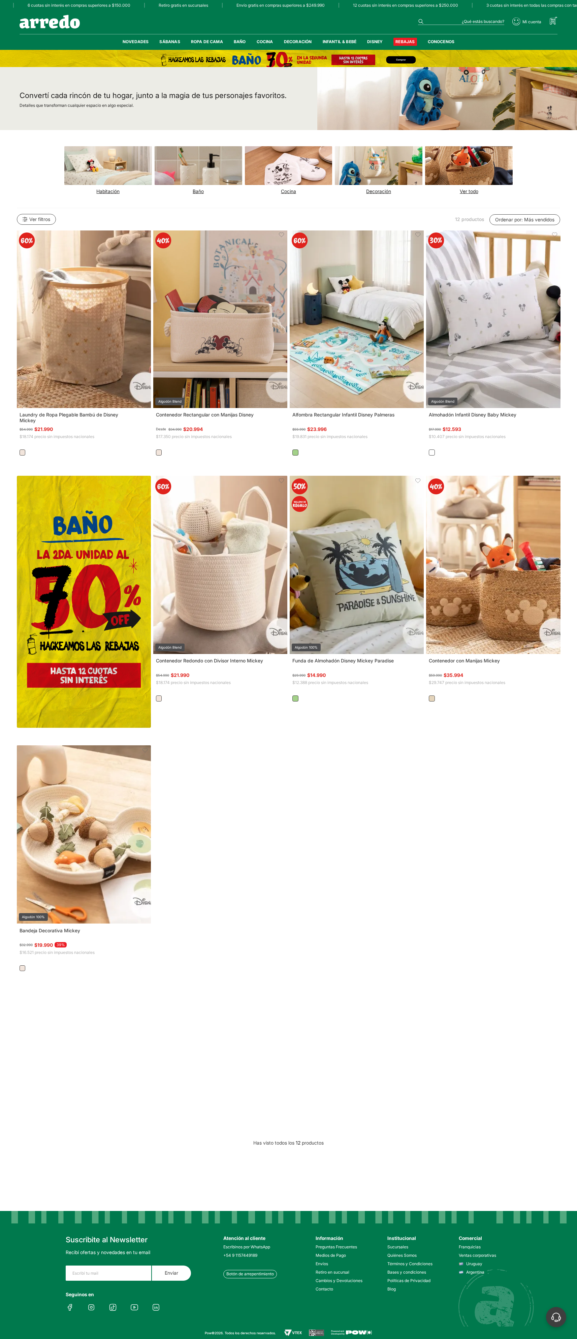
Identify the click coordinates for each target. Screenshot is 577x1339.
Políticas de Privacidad (408, 1280)
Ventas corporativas (477, 1255)
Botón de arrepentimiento (250, 1273)
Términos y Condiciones (409, 1263)
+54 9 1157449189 (240, 1255)
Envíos (322, 1263)
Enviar (171, 1273)
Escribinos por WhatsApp (246, 1246)
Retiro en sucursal (332, 1272)
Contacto (324, 1288)
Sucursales (397, 1246)
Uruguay (474, 1263)
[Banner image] (288, 60)
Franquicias (470, 1246)
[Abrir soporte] (556, 1317)
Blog (391, 1288)
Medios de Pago (331, 1255)
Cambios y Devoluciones (339, 1280)
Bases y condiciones (406, 1272)
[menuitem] (136, 41)
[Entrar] (526, 22)
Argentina (475, 1272)
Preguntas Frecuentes (336, 1246)
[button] (84, 319)
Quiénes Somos (402, 1255)
